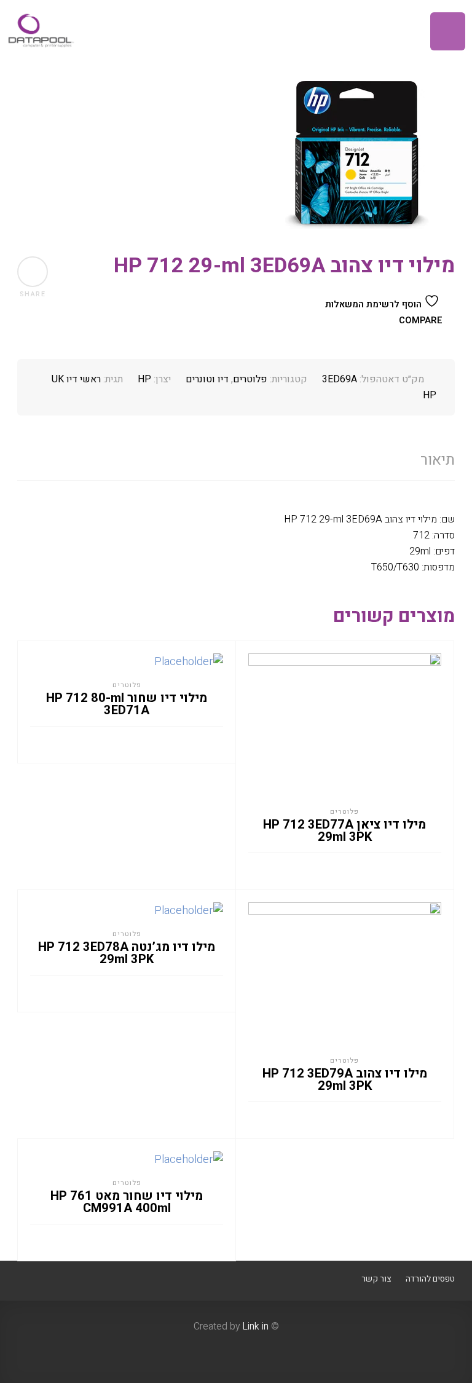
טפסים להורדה (430, 1279)
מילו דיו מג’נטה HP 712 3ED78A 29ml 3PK (126, 953)
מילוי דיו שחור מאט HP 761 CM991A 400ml (126, 1202)
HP (144, 379)
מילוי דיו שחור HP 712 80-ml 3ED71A (126, 704)
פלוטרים (250, 379)
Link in (255, 1326)
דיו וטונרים (207, 379)
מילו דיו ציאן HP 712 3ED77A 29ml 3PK (344, 831)
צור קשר (376, 1279)
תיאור (437, 460)
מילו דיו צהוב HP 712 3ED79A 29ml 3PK (344, 1080)
